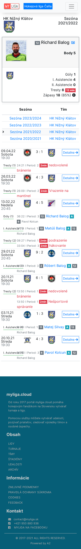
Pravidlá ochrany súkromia (29, 492)
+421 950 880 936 (26, 523)
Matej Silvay (54, 327)
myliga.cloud (19, 394)
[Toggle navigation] (71, 6)
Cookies (14, 497)
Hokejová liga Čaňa (38, 6)
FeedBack (15, 502)
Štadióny (15, 459)
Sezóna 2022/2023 (25, 125)
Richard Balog (57, 216)
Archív (13, 469)
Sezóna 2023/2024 (25, 118)
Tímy (11, 454)
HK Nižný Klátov (62, 118)
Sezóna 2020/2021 (25, 138)
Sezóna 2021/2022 (25, 132)
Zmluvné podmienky (23, 487)
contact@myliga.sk (26, 519)
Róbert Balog (55, 265)
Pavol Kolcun (30, 221)
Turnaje (14, 448)
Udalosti (15, 464)
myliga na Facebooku (30, 527)
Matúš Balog (55, 228)
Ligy (11, 443)
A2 (49, 543)
